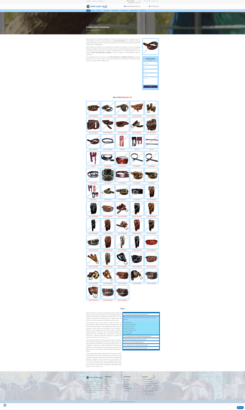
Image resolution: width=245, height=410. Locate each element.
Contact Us (143, 10)
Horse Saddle (88, 1)
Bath (101, 366)
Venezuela (92, 366)
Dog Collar (125, 386)
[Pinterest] (155, 1)
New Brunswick (101, 337)
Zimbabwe (97, 366)
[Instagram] (150, 1)
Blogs (106, 388)
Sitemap (106, 384)
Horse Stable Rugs (127, 388)
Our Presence (108, 386)
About (93, 10)
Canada (107, 337)
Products (99, 10)
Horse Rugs (94, 1)
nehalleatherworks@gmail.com (151, 388)
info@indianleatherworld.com (133, 6)
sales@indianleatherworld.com (151, 385)
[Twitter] (147, 1)
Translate (138, 2)
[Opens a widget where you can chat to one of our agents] (240, 407)
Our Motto (107, 390)
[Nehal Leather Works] (97, 6)
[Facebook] (144, 1)
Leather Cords (124, 10)
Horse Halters (100, 1)
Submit (150, 86)
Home (88, 10)
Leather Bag (126, 390)
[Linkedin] (152, 1)
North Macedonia (94, 337)
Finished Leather (134, 10)
